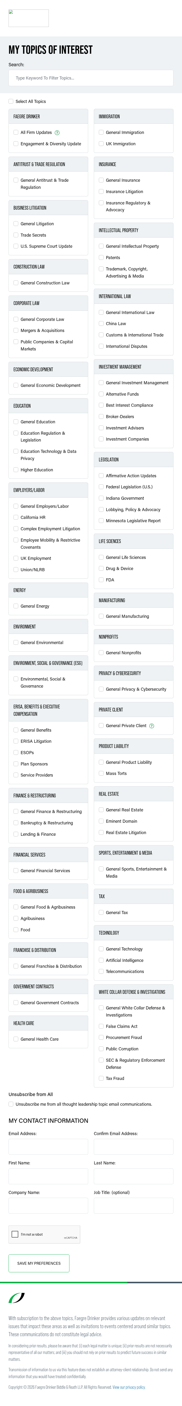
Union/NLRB (33, 569)
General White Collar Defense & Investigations (135, 1011)
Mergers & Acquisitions (42, 330)
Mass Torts (116, 773)
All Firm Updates (36, 132)
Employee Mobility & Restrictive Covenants (50, 543)
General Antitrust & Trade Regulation (44, 183)
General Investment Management (137, 382)
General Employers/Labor (45, 506)
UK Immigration (121, 143)
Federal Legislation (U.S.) (129, 487)
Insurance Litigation (124, 191)
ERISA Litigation (36, 741)
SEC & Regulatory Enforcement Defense (135, 1063)
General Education (38, 421)
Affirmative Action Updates (131, 475)
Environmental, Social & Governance (43, 682)
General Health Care (40, 1039)
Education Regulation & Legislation (43, 436)
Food (25, 930)
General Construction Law (45, 283)
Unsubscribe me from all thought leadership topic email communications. (84, 1104)
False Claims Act (121, 1026)
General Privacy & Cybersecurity (136, 689)
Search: (16, 64)
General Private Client (126, 725)
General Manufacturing (127, 616)
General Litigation (37, 223)
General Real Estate (124, 810)
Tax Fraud (115, 1078)
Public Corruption (122, 1049)
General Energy (35, 606)
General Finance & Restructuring (51, 811)
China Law (116, 323)
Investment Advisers (125, 428)
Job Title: (112, 1192)
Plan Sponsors (34, 764)
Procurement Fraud (124, 1037)
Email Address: (23, 1133)
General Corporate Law (42, 319)
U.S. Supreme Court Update (46, 246)
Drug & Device (119, 568)
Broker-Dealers (120, 416)
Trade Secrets (33, 235)
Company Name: (24, 1192)
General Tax (117, 912)
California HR (33, 517)
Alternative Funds (122, 394)
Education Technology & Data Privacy (49, 454)
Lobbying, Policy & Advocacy (133, 509)
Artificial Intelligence (124, 960)
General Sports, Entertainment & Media (136, 872)
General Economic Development (51, 385)
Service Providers (37, 775)
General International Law (130, 312)
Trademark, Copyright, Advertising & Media (127, 272)
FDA (110, 580)
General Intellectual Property (132, 246)
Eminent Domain (121, 821)
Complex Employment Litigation (50, 528)
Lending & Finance (38, 834)
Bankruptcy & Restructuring (47, 823)
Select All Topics (31, 101)
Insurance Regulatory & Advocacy (128, 206)
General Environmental (42, 642)
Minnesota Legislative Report (133, 520)
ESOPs (27, 752)
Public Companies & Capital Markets (47, 345)
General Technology (124, 949)
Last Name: (105, 1163)
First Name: (19, 1163)
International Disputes (126, 346)
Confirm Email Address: (116, 1133)
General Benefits (36, 730)
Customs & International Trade (135, 335)
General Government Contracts (50, 1002)
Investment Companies (127, 439)
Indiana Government (125, 498)
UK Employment (36, 558)
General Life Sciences (126, 557)
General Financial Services (45, 870)
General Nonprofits (123, 652)
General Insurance (123, 180)
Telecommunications (125, 971)
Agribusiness (33, 918)
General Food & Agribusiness (48, 907)
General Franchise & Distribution (51, 966)
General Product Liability (129, 762)
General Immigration (125, 132)
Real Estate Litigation (126, 832)
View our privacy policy (129, 1387)
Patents (113, 257)
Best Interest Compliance (129, 405)
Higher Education (37, 470)
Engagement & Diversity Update (51, 143)
